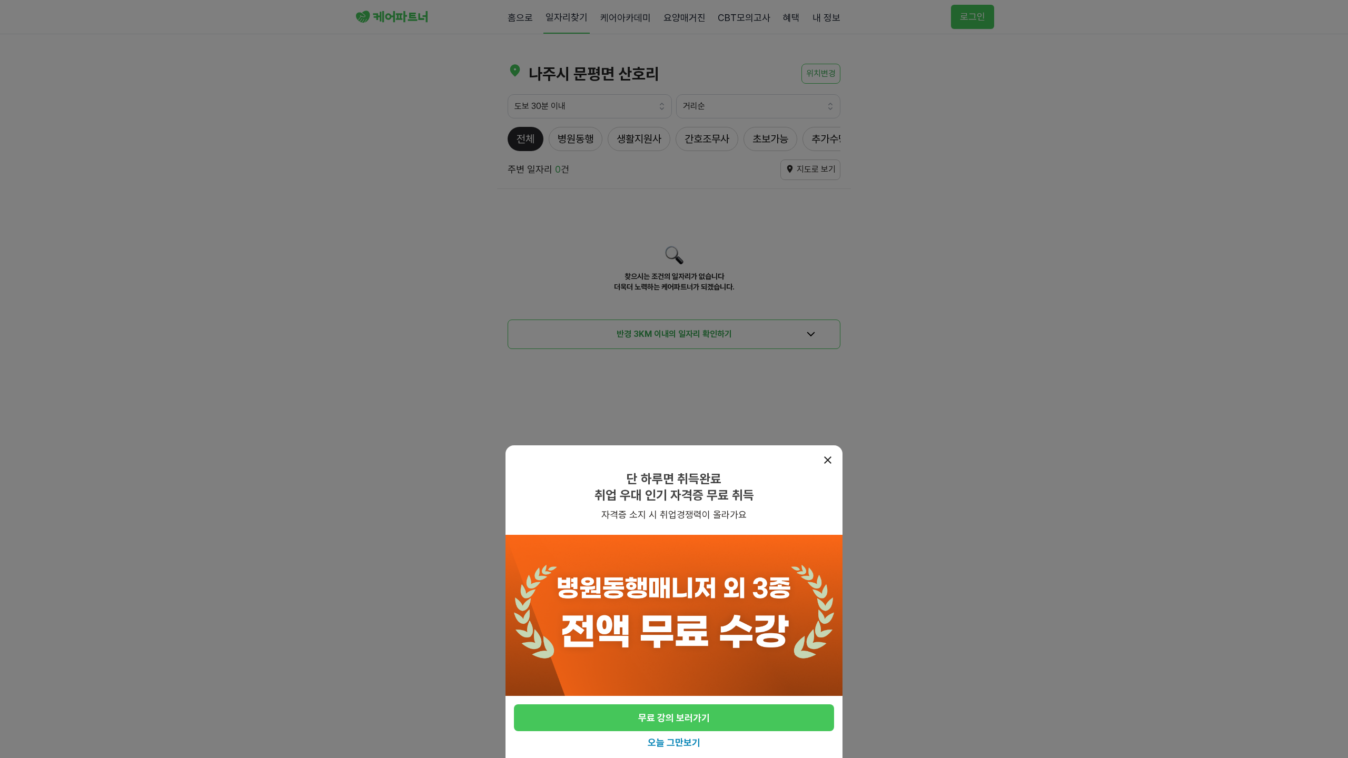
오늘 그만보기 (674, 742)
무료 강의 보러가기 (674, 717)
